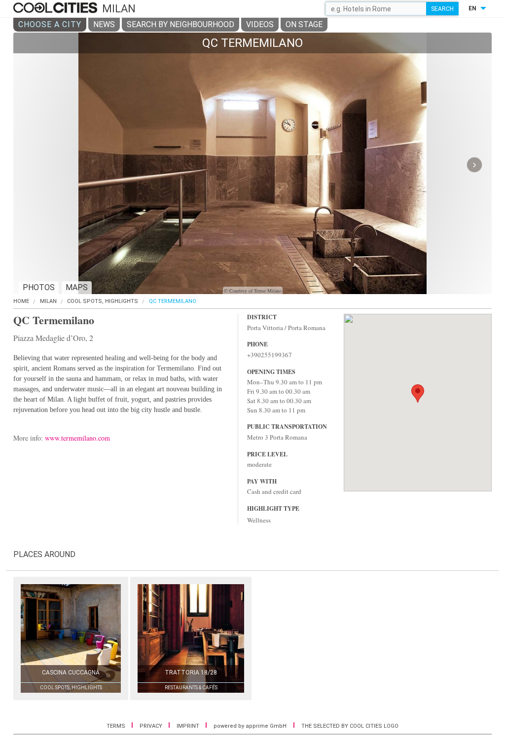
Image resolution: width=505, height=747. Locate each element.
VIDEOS (260, 24)
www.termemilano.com (77, 438)
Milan (48, 301)
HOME (21, 301)
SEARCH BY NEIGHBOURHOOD (180, 24)
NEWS (104, 24)
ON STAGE (304, 24)
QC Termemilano (172, 301)
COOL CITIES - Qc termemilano (56, 8)
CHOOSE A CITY (49, 24)
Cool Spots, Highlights (102, 301)
